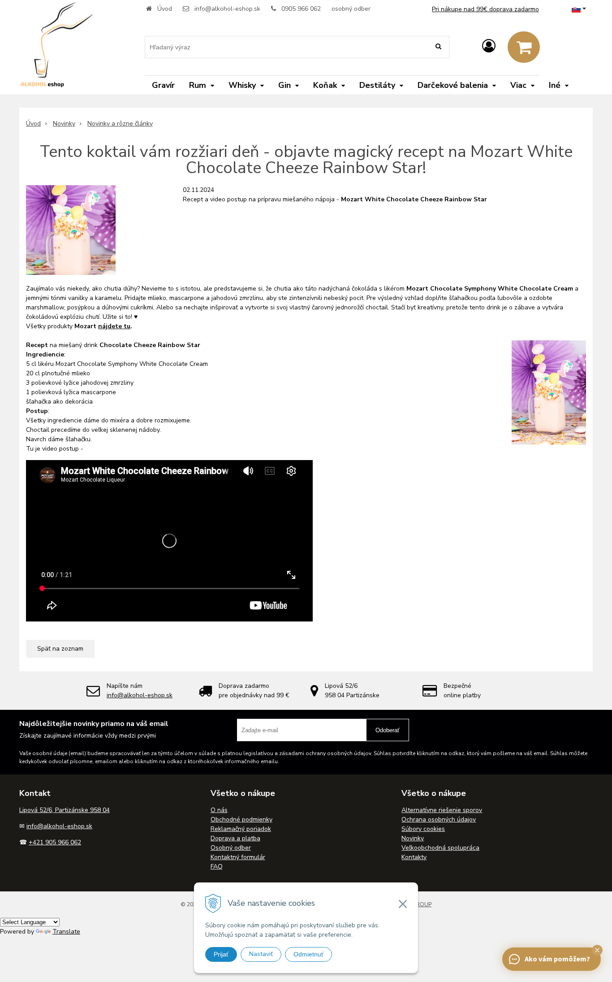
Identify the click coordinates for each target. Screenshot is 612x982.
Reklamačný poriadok (241, 829)
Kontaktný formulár (238, 857)
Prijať (221, 954)
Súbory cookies (423, 829)
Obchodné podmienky (241, 819)
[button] (597, 950)
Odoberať (387, 730)
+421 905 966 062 (55, 842)
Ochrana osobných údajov (438, 819)
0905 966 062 (301, 8)
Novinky (64, 123)
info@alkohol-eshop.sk (227, 8)
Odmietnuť (308, 954)
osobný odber (351, 8)
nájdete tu (114, 326)
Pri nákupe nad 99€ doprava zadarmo (485, 9)
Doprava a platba (235, 838)
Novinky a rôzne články (120, 123)
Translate (66, 931)
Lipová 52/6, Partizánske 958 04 (64, 810)
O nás (219, 810)
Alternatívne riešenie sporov (441, 810)
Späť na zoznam (60, 648)
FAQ (217, 866)
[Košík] (524, 47)
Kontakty (414, 857)
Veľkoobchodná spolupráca (440, 847)
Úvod (164, 8)
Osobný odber (231, 847)
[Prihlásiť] (489, 46)
